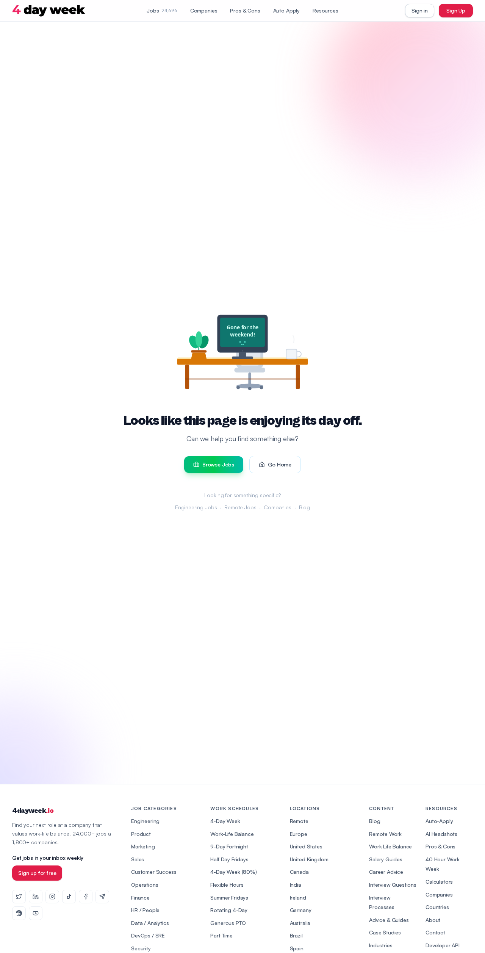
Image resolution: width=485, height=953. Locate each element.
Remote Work (385, 834)
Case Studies (385, 932)
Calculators (439, 881)
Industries (380, 945)
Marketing (143, 846)
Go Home (279, 464)
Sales (137, 859)
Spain (297, 948)
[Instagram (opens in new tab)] (52, 896)
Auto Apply (286, 10)
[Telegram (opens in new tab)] (102, 896)
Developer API (443, 945)
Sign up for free (37, 873)
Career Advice (386, 871)
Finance (140, 897)
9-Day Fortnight (229, 846)
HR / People (145, 910)
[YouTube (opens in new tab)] (35, 913)
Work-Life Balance (231, 834)
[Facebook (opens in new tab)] (85, 896)
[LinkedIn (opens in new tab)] (35, 896)
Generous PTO (228, 923)
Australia (300, 923)
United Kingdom (309, 859)
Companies (203, 10)
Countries (437, 907)
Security (141, 948)
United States (306, 846)
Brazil (296, 935)
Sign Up (455, 10)
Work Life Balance (390, 846)
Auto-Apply (439, 821)
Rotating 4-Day (228, 910)
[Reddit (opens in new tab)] (19, 913)
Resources (325, 10)
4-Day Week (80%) (233, 871)
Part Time (221, 935)
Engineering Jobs (196, 507)
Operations (144, 884)
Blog (304, 507)
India (295, 884)
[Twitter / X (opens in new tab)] (19, 896)
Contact (435, 932)
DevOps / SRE (148, 935)
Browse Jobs (218, 464)
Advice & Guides (389, 920)
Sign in (419, 10)
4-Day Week (225, 821)
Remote (299, 821)
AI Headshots (441, 834)
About (433, 920)
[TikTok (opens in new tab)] (69, 896)
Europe (298, 834)
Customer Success (153, 871)
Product (141, 834)
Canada (299, 871)
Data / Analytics (150, 923)
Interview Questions (392, 884)
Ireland (298, 897)
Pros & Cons (245, 10)
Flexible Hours (227, 884)
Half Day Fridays (229, 859)
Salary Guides (385, 859)
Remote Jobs (240, 507)
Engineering (145, 821)
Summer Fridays (229, 897)
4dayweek (32, 811)
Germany (300, 910)
